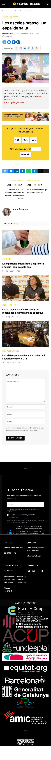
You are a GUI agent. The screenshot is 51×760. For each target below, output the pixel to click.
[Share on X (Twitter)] (4, 42)
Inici (3, 11)
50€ (34, 140)
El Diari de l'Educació (34, 556)
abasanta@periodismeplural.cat (15, 576)
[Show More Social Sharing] (23, 42)
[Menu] (3, 3)
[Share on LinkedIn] (18, 42)
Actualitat (10, 17)
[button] (26, 468)
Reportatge (10, 350)
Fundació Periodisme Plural (13, 548)
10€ (17, 140)
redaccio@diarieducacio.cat (13, 579)
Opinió (6, 259)
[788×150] (25, 120)
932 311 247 (8, 591)
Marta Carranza (8, 34)
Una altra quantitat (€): (20, 149)
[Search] (47, 3)
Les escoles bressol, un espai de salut (24, 25)
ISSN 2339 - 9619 (10, 553)
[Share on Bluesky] (9, 42)
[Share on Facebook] (14, 42)
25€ (25, 140)
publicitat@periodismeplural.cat (15, 582)
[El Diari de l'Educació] (26, 4)
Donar (25, 154)
